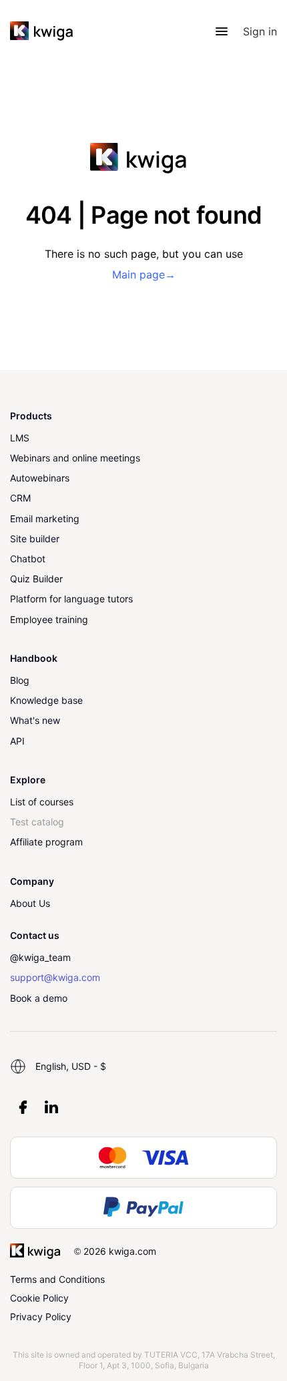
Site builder (34, 538)
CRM (20, 498)
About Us (30, 903)
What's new (35, 720)
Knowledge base (46, 700)
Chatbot (27, 558)
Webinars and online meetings (75, 457)
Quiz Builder (36, 578)
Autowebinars (39, 477)
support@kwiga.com (55, 977)
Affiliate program (46, 841)
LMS (19, 437)
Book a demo (38, 998)
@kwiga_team (40, 957)
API (17, 741)
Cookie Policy (39, 1298)
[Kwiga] (41, 31)
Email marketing (44, 518)
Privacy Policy (40, 1316)
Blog (19, 680)
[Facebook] (22, 1107)
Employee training (49, 619)
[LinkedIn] (51, 1107)
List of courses (41, 801)
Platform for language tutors (71, 598)
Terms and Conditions (57, 1279)
